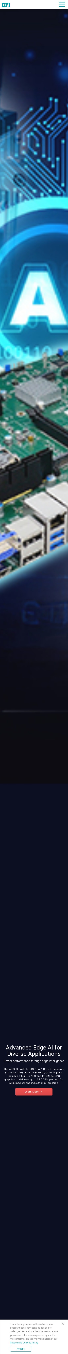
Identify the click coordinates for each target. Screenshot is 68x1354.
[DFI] (6, 4)
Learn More (32, 1091)
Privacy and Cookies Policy (24, 1342)
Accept (21, 1348)
